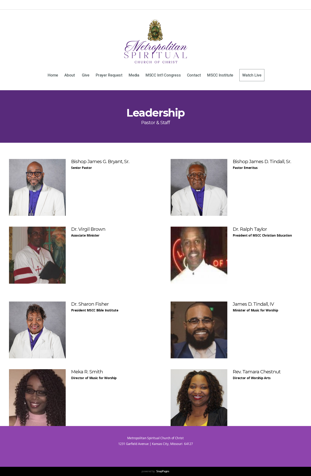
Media (134, 75)
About (70, 75)
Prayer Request (109, 75)
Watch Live (252, 75)
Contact (194, 75)
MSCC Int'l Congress (163, 75)
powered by (155, 471)
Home (53, 75)
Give (85, 75)
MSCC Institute (220, 75)
